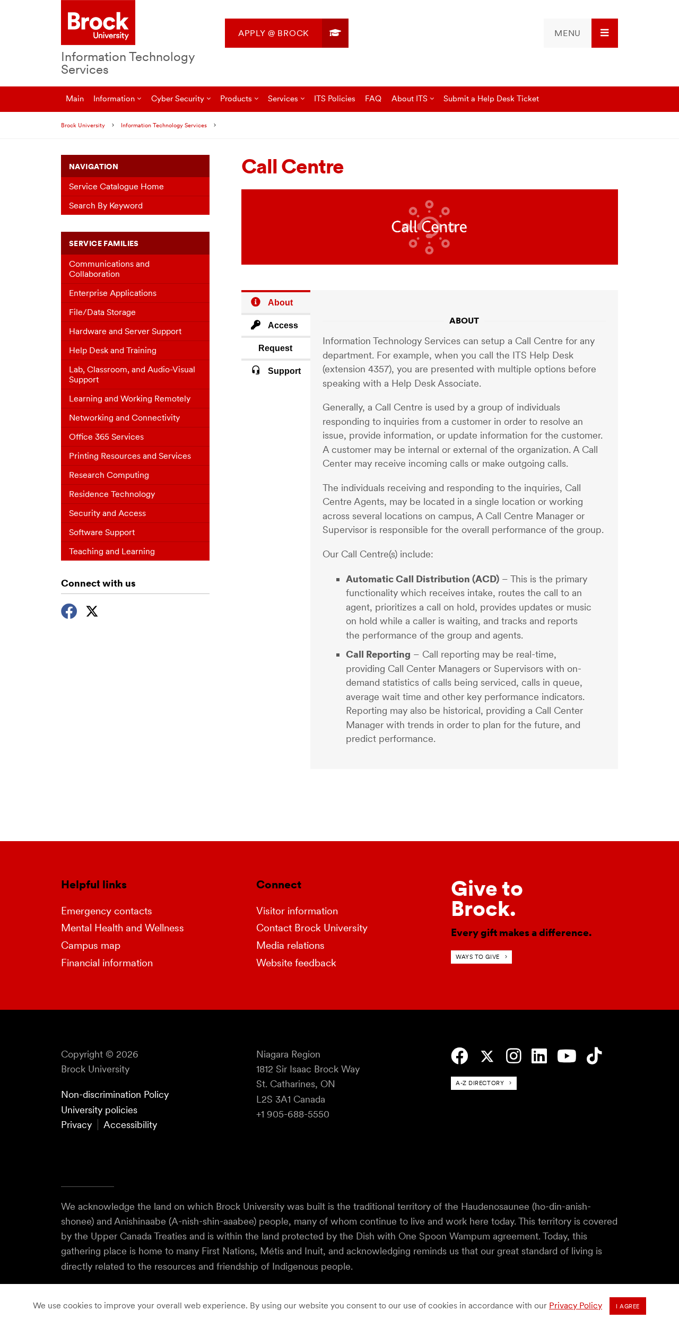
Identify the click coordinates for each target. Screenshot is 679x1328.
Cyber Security (177, 98)
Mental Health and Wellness (122, 928)
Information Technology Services (128, 63)
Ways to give (478, 956)
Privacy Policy (575, 1305)
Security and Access (107, 513)
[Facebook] (69, 610)
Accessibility (130, 1124)
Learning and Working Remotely (129, 399)
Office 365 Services (106, 437)
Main (75, 98)
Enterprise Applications (112, 293)
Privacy (76, 1124)
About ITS (409, 98)
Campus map (90, 945)
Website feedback (296, 963)
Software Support (102, 532)
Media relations (290, 945)
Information (114, 98)
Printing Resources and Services (130, 456)
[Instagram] (513, 1056)
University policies (99, 1109)
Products (236, 98)
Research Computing (109, 475)
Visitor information (297, 911)
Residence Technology (112, 494)
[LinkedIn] (539, 1056)
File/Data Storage (102, 312)
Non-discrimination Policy (115, 1094)
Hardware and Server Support (125, 331)
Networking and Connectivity (124, 418)
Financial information (107, 963)
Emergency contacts (106, 911)
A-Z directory (480, 1083)
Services (283, 98)
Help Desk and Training (112, 350)
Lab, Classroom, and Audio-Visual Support (132, 374)
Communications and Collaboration (109, 269)
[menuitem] (287, 33)
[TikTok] (594, 1056)
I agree (628, 1306)
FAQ (373, 98)
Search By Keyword (106, 205)
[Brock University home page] (98, 23)
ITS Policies (334, 98)
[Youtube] (567, 1056)
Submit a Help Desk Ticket (491, 98)
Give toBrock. (487, 898)
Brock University (83, 125)
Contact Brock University (312, 928)
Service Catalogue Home (116, 186)
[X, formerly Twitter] (92, 610)
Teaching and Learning (112, 551)
